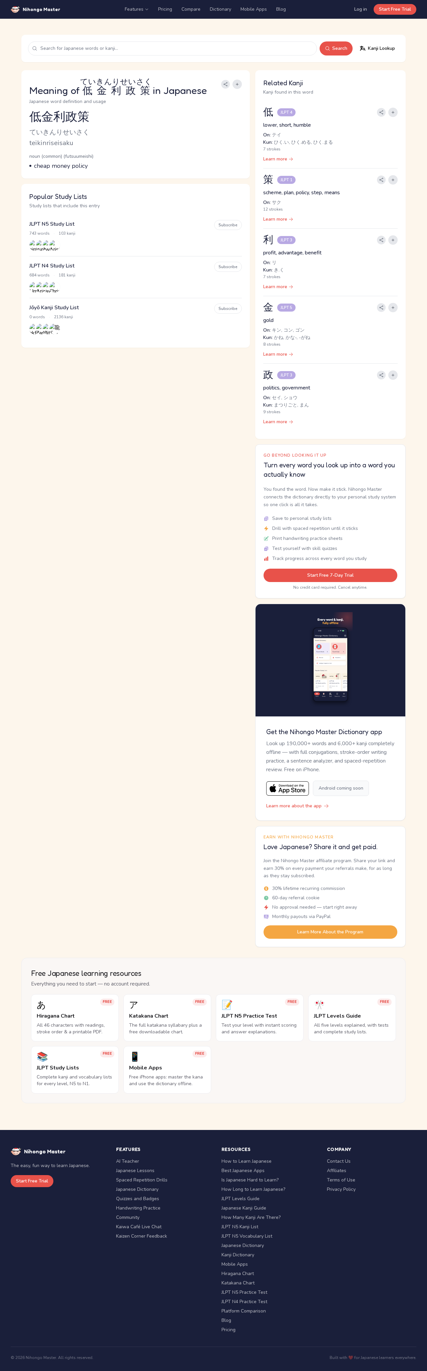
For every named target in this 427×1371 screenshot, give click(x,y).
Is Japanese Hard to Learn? (250, 1180)
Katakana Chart (238, 1283)
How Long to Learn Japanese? (253, 1189)
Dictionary (220, 9)
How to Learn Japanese (247, 1161)
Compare (190, 9)
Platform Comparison (244, 1311)
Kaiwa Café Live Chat (138, 1227)
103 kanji (67, 233)
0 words (37, 317)
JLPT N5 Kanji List (240, 1227)
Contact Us (339, 1161)
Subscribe (228, 225)
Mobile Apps (254, 9)
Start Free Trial (395, 9)
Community (127, 1217)
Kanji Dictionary (238, 1255)
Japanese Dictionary (137, 1189)
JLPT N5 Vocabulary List (247, 1236)
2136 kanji (63, 317)
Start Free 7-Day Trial (330, 575)
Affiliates (336, 1170)
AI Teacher (127, 1161)
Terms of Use (341, 1180)
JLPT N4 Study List (51, 265)
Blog (281, 9)
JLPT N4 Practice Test (244, 1301)
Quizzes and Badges (137, 1198)
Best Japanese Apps (243, 1170)
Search (339, 48)
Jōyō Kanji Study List (54, 307)
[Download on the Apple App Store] (287, 788)
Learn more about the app (294, 806)
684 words (39, 275)
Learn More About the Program (330, 932)
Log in (360, 9)
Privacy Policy (341, 1189)
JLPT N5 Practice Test (244, 1292)
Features (134, 9)
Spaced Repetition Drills (141, 1180)
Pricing (165, 9)
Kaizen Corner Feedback (141, 1236)
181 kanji (67, 275)
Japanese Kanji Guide (244, 1208)
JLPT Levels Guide (241, 1198)
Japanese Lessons (135, 1170)
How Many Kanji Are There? (251, 1217)
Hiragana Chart (238, 1273)
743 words (39, 233)
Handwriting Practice (138, 1208)
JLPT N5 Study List (51, 224)
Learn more (275, 159)
